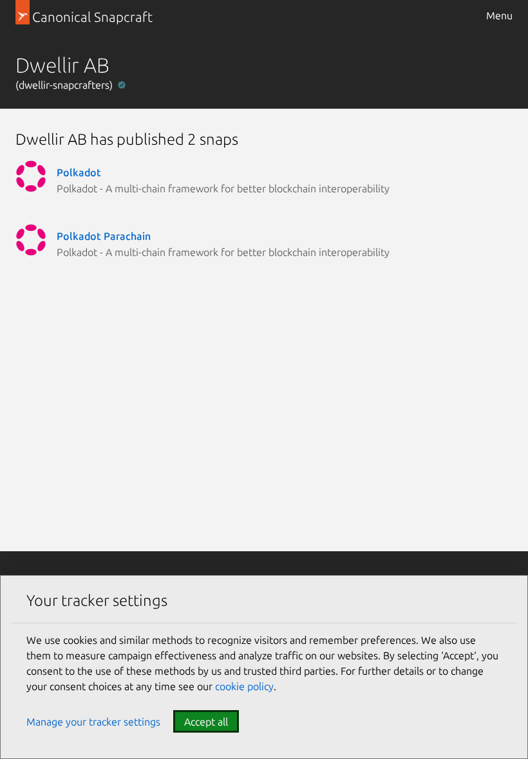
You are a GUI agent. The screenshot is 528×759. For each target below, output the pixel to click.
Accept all (206, 721)
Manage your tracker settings (93, 721)
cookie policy (244, 686)
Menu (499, 15)
